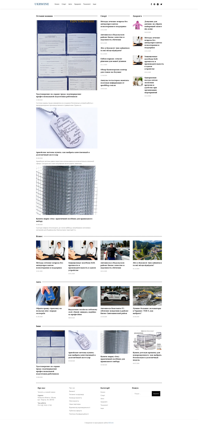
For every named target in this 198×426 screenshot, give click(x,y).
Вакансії (72, 391)
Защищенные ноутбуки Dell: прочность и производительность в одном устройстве (154, 62)
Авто (70, 4)
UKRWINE (42, 4)
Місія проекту (74, 401)
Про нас (72, 388)
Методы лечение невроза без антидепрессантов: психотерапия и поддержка (114, 24)
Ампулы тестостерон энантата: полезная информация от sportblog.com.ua (115, 82)
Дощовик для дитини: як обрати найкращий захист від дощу (153, 25)
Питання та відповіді (76, 394)
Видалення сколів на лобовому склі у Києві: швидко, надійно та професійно (82, 312)
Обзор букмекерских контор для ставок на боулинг (114, 70)
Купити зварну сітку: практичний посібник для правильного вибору (113, 359)
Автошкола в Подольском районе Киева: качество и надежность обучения (112, 37)
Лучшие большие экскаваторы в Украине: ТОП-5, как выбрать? (147, 310)
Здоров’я (77, 4)
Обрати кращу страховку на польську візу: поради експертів (49, 310)
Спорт (64, 4)
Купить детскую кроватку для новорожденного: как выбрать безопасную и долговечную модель (147, 356)
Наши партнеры (75, 404)
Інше (94, 4)
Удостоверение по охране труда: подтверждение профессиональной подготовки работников (58, 95)
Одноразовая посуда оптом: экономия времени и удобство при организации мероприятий (151, 85)
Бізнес (57, 4)
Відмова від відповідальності (79, 407)
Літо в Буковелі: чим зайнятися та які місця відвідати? (115, 49)
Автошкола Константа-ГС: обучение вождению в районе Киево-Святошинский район (114, 310)
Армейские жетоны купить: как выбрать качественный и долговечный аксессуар (82, 355)
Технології (87, 4)
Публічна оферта (75, 411)
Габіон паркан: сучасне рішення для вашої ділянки (113, 60)
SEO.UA (111, 423)
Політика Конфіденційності (79, 414)
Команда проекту (75, 398)
